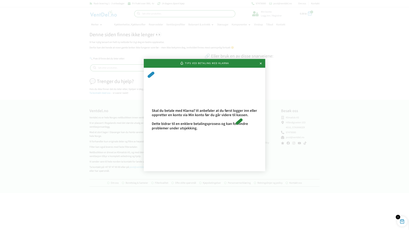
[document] (204, 115)
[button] (260, 63)
